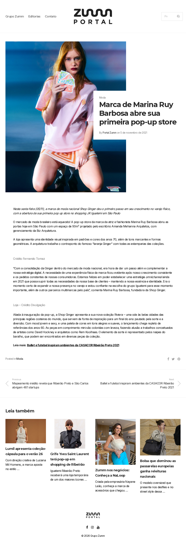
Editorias (34, 16)
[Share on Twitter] (173, 359)
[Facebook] (87, 527)
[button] (178, 16)
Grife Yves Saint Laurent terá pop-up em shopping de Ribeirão (69, 459)
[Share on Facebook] (168, 359)
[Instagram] (92, 527)
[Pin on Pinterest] (179, 359)
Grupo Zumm (14, 16)
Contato (50, 16)
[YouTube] (98, 527)
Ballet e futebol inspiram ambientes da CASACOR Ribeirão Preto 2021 (73, 345)
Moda (19, 358)
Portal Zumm (109, 132)
